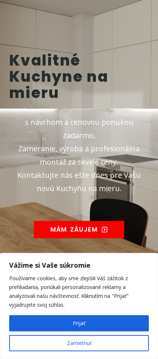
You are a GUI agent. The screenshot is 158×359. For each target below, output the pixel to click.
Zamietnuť (79, 342)
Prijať (79, 323)
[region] (79, 306)
